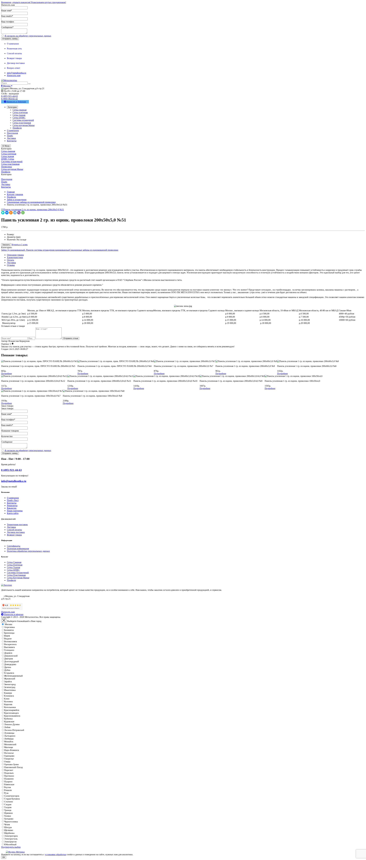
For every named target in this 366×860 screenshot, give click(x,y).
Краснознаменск (12, 716)
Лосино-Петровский (14, 730)
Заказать (6, 245)
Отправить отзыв (70, 338)
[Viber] (19, 212)
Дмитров (8, 658)
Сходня (7, 804)
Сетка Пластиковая (16, 575)
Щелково (8, 830)
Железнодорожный (13, 676)
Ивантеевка (10, 690)
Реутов (7, 787)
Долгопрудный (11, 661)
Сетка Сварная (14, 562)
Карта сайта (12, 513)
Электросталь (10, 839)
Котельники (10, 707)
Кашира (8, 693)
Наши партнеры (15, 510)
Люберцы (9, 738)
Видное (8, 638)
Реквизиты (12, 505)
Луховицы (9, 733)
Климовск (9, 696)
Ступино (8, 801)
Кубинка (8, 718)
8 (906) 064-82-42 (9, 99)
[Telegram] (15, 212)
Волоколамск (10, 641)
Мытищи (8, 747)
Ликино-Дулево (12, 724)
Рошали (8, 790)
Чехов (7, 824)
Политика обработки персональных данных (28, 551)
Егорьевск (9, 673)
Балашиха (9, 630)
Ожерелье (9, 758)
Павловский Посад (13, 767)
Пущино (8, 781)
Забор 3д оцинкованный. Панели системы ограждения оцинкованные (35, 250)
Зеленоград (9, 687)
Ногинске (9, 753)
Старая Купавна (12, 799)
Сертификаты (13, 546)
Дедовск (8, 653)
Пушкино (9, 779)
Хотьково (8, 819)
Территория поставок (17, 524)
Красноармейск (11, 710)
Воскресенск (10, 644)
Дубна (7, 670)
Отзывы (11, 265)
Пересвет (8, 770)
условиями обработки (55, 854)
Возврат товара (14, 535)
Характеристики (15, 257)
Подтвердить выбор (11, 847)
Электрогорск (11, 836)
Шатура (8, 827)
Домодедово (10, 664)
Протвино (9, 776)
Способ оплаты (14, 529)
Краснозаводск (11, 713)
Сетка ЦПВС (13, 570)
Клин (6, 698)
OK (3, 857)
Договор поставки (16, 532)
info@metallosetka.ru (16, 73)
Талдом (7, 807)
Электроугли (10, 841)
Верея (7, 636)
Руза (6, 793)
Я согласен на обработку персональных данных (28, 36)
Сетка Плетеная (14, 565)
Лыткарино (9, 736)
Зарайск (8, 681)
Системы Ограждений (18, 572)
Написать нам (13, 75)
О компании (13, 498)
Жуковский (9, 678)
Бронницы (9, 633)
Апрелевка (9, 627)
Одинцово (9, 756)
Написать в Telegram (16, 102)
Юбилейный (10, 844)
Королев (8, 704)
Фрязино (8, 813)
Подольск (9, 773)
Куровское (9, 721)
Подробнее (6, 373)
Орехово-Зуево (11, 764)
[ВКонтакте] (7, 212)
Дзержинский (11, 656)
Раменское (9, 784)
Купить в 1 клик (20, 244)
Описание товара (15, 255)
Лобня (7, 727)
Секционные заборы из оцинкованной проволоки (93, 250)
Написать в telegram (13, 614)
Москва (8, 624)
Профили (11, 580)
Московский (10, 744)
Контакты (11, 503)
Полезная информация (18, 548)
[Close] (4, 620)
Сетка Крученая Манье (18, 577)
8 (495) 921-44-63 (9, 96)
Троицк (7, 810)
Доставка (11, 262)
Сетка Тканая (13, 567)
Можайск (8, 741)
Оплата (10, 260)
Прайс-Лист (13, 500)
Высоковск (9, 647)
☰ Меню (6, 146)
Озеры (7, 761)
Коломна (8, 701)
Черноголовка (11, 821)
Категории (12, 107)
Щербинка (9, 833)
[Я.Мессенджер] (3, 212)
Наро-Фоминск (11, 750)
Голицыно (9, 650)
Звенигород (10, 684)
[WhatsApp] (23, 212)
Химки (7, 816)
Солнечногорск (11, 796)
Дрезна (7, 667)
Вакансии (11, 508)
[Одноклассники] (11, 212)
